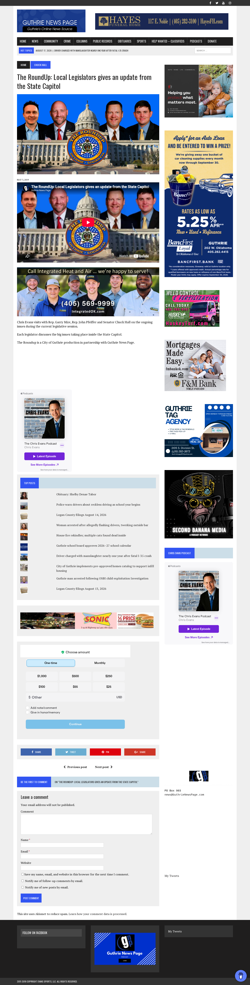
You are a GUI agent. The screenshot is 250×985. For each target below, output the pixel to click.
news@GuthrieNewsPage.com (184, 794)
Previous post (77, 767)
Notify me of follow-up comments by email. (54, 881)
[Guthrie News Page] (51, 21)
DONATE (212, 41)
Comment (27, 811)
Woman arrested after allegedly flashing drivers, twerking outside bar (102, 525)
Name (25, 840)
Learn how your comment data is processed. (98, 914)
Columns (81, 41)
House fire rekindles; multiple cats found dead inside (91, 535)
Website (26, 863)
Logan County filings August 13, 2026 (81, 589)
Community (51, 41)
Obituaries (124, 41)
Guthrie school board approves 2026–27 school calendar (93, 546)
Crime (67, 41)
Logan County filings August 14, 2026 (81, 515)
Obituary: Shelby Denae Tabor (76, 494)
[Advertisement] (88, 366)
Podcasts (196, 41)
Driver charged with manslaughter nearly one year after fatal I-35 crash (104, 556)
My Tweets (172, 876)
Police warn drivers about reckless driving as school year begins (98, 504)
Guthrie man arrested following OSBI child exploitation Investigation (102, 578)
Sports (141, 41)
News (35, 41)
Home (23, 41)
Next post (102, 767)
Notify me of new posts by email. (46, 887)
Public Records (102, 41)
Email (25, 851)
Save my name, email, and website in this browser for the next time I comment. (76, 874)
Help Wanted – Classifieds (168, 41)
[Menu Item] (210, 2)
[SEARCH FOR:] (213, 50)
